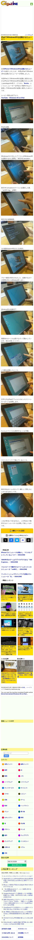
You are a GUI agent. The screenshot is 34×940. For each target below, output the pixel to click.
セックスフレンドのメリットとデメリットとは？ (18, 876)
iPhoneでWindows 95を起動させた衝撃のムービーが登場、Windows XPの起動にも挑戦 (25, 598)
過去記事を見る (17, 865)
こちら (27, 873)
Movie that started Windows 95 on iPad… (14, 694)
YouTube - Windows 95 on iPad (12, 98)
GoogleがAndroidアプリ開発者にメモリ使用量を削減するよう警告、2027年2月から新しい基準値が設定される (17, 895)
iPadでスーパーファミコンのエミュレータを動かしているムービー (8, 597)
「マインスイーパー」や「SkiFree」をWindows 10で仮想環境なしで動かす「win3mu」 (25, 615)
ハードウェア (29, 35)
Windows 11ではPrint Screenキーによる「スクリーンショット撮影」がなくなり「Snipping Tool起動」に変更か (25, 632)
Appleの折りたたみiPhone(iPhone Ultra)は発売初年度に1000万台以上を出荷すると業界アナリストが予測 (18, 880)
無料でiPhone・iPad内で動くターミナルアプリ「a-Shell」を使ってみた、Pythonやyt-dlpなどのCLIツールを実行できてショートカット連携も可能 (8, 650)
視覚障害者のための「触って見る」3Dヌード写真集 (25, 674)
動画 (23, 687)
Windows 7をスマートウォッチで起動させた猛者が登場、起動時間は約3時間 (8, 614)
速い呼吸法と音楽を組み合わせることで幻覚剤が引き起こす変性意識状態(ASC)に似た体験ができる (18, 913)
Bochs (26, 83)
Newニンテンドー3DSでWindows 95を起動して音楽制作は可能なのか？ (25, 648)
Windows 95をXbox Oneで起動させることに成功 (8, 629)
